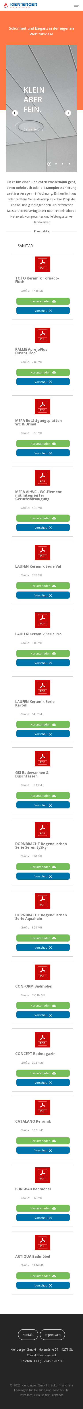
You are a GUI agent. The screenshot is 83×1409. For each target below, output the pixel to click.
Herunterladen (40, 301)
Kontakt (28, 1334)
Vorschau (41, 311)
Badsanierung (33, 129)
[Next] (68, 113)
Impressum (52, 1334)
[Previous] (15, 113)
